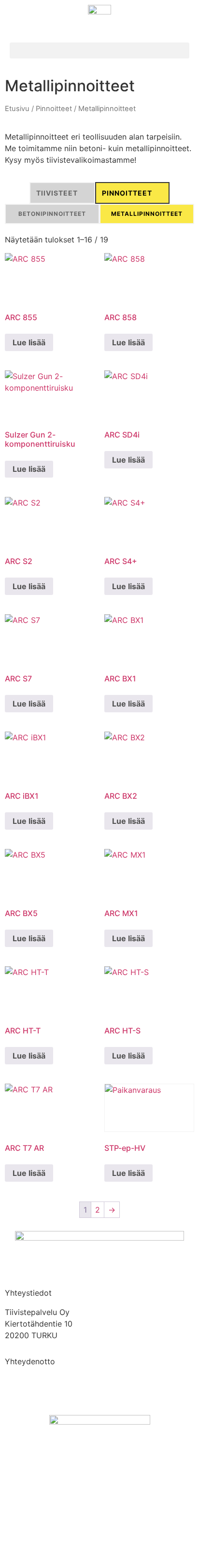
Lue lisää (29, 342)
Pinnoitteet (54, 108)
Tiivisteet (57, 193)
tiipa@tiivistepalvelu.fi (45, 1392)
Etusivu (17, 108)
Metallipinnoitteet (147, 213)
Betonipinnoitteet (52, 213)
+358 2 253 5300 (38, 1380)
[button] (99, 50)
